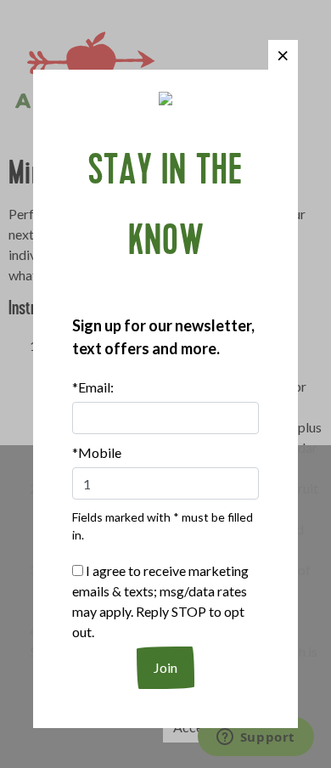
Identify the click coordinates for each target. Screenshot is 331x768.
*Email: (93, 387)
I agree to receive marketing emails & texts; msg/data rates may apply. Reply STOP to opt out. (160, 601)
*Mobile (96, 452)
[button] (283, 55)
